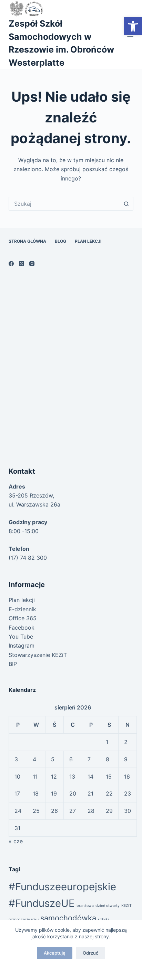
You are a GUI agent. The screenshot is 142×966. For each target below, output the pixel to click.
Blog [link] (60, 241)
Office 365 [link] (23, 618)
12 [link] (54, 776)
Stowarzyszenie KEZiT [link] (38, 654)
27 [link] (72, 810)
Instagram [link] (21, 645)
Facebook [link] (21, 627)
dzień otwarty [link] (107, 905)
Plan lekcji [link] (88, 241)
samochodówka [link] (68, 917)
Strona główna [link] (27, 241)
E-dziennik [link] (22, 609)
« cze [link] (16, 841)
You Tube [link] (21, 636)
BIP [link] (13, 663)
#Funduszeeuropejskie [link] (62, 887)
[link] (133, 26)
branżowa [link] (85, 905)
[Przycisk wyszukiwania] (126, 204)
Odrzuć (90, 953)
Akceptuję (54, 953)
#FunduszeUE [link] (42, 903)
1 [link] (107, 742)
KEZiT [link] (126, 905)
